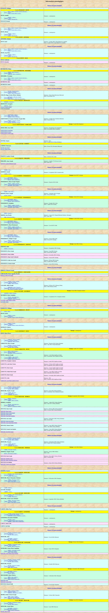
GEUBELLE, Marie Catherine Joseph (16, 598)
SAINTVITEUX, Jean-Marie (7, 130)
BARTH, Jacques (8, 213)
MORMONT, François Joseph (14, 120)
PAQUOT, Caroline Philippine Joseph (8, 163)
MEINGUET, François (9, 101)
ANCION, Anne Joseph (9, 405)
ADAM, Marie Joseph (13, 567)
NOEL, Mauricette (8, 329)
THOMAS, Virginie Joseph (10, 480)
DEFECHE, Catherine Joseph (11, 346)
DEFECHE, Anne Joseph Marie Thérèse (9, 422)
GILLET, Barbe (8, 195)
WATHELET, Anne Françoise (14, 299)
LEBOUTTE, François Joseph (11, 340)
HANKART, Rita (8, 18)
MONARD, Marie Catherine (14, 358)
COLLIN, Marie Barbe (13, 534)
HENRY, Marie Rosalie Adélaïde (12, 597)
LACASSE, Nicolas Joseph (10, 282)
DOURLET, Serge (12, 315)
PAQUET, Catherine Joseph (10, 551)
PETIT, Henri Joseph (13, 351)
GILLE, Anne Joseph (13, 552)
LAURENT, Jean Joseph (13, 357)
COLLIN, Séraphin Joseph (10, 92)
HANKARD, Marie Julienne (14, 116)
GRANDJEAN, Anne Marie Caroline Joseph (14, 288)
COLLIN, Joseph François (6, 107)
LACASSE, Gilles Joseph (14, 281)
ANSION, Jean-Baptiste (13, 404)
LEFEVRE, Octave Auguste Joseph (16, 513)
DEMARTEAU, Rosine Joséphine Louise (17, 515)
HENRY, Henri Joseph (13, 596)
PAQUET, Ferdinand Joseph (14, 550)
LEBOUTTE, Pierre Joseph (14, 339)
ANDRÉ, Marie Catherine (14, 579)
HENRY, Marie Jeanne (5, 611)
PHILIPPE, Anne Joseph (13, 185)
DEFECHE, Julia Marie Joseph (7, 431)
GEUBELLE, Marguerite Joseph (15, 592)
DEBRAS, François (12, 398)
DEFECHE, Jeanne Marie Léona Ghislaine (14, 520)
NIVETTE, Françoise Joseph (15, 406)
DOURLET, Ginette (8, 316)
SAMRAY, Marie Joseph (13, 400)
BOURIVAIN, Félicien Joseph (15, 97)
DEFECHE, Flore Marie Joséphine (8, 416)
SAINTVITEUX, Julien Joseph (11, 115)
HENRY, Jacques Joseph (13, 590)
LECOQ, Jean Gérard (5, 147)
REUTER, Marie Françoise (14, 546)
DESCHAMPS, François (13, 538)
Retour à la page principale (54, 5)
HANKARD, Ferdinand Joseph (15, 544)
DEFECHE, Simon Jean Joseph (7, 421)
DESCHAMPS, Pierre (12, 571)
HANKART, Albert (12, 17)
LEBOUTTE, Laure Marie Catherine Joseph (10, 380)
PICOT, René (7, 311)
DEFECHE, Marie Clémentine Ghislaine (9, 460)
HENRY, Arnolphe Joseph (10, 591)
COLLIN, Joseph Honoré (13, 91)
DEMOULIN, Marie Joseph (14, 341)
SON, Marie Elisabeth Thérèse (15, 289)
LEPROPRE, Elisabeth (13, 394)
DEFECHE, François (9, 495)
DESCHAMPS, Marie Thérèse (10, 539)
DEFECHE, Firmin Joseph (6, 414)
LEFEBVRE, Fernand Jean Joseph (12, 514)
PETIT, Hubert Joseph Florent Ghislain (18, 11)
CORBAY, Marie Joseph (13, 283)
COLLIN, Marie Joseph (13, 347)
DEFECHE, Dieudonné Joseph (15, 532)
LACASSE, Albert (4, 301)
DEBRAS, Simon (8, 399)
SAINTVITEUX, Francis (6, 132)
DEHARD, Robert (8, 73)
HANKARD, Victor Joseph (10, 545)
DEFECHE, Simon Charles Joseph (8, 413)
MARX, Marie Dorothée (9, 217)
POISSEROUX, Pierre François (11, 178)
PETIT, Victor (8, 12)
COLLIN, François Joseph (14, 565)
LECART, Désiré (8, 487)
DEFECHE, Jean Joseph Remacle (11, 387)
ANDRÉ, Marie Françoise (14, 540)
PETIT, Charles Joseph (10, 352)
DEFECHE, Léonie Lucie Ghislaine (8, 464)
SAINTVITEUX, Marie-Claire (7, 133)
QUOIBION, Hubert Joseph (10, 293)
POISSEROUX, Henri (12, 177)
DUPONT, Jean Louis (9, 191)
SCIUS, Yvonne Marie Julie (15, 13)
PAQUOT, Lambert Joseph (14, 183)
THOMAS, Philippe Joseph (10, 449)
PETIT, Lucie (7, 78)
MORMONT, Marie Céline (10, 121)
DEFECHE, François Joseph (14, 345)
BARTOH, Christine (9, 248)
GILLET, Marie (11, 573)
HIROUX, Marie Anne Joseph (7, 275)
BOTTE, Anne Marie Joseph (10, 453)
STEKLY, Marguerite (13, 19)
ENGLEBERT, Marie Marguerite (15, 353)
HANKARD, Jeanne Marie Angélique (16, 521)
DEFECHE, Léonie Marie (6, 582)
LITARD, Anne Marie (9, 393)
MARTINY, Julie (8, 105)
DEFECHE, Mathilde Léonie (7, 458)
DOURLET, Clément (8, 324)
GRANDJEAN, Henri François (15, 287)
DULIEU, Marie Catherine (14, 179)
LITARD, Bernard (12, 392)
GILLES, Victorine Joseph (14, 122)
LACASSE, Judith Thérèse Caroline (8, 300)
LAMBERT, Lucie (8, 491)
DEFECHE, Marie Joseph (6, 411)
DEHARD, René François (13, 72)
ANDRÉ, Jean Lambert (13, 577)
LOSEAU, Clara (8, 173)
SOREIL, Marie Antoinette (14, 93)
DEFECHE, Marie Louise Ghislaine (16, 317)
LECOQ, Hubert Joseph (6, 149)
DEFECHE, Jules (12, 519)
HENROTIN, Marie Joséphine (15, 74)
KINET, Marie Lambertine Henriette (17, 98)
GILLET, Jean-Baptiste (13, 297)
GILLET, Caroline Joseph (10, 298)
